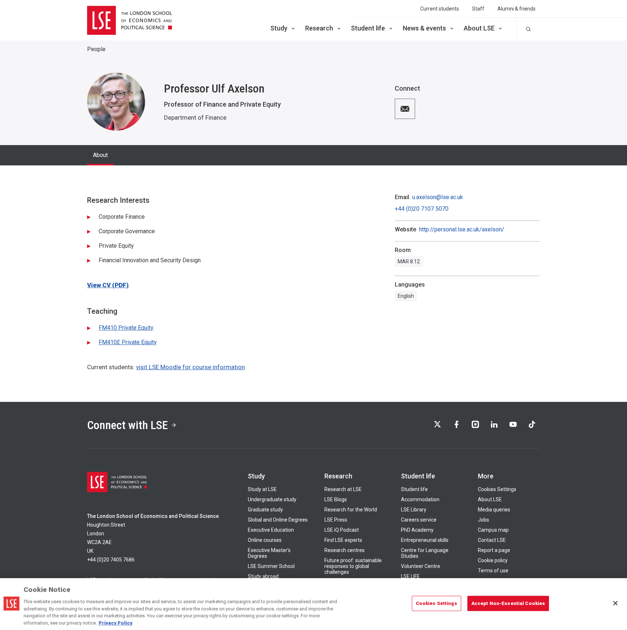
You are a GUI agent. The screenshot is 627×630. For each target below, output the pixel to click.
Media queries (494, 509)
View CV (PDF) (108, 285)
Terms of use (493, 570)
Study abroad (263, 576)
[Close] (615, 603)
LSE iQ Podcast (341, 530)
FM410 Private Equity (126, 327)
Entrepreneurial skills (424, 540)
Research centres (344, 550)
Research (319, 28)
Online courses (265, 540)
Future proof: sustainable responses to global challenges (353, 566)
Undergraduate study (272, 499)
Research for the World (350, 509)
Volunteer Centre (420, 566)
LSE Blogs (335, 499)
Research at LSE (343, 489)
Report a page (494, 550)
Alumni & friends (516, 9)
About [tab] (100, 155)
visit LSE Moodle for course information (190, 367)
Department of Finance (195, 117)
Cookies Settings (497, 489)
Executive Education (271, 530)
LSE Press (335, 520)
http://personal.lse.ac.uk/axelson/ (461, 229)
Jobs (483, 520)
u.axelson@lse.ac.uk (437, 197)
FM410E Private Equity (128, 342)
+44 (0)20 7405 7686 (111, 560)
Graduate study (265, 509)
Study (278, 28)
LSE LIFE (410, 576)
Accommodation (420, 499)
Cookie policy (493, 560)
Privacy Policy (115, 622)
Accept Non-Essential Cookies (508, 603)
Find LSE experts (343, 540)
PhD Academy (417, 530)
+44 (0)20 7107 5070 (421, 209)
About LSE (479, 28)
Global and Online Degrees (278, 520)
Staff (478, 9)
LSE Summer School (271, 566)
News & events (424, 28)
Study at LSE (262, 489)
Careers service (419, 520)
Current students (439, 9)
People (96, 49)
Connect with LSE (127, 425)
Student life (368, 28)
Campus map (493, 530)
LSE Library (413, 509)
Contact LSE (492, 540)
